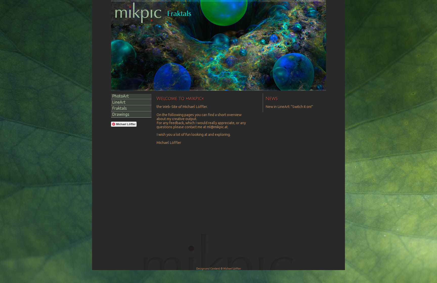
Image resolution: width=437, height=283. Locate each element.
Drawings (120, 114)
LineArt (118, 102)
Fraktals (119, 108)
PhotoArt (120, 96)
